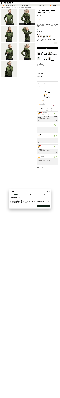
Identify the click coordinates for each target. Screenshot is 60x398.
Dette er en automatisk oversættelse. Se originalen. (45, 118)
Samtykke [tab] (16, 194)
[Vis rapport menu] (56, 120)
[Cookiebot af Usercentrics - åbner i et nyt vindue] (46, 191)
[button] (30, 1)
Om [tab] (44, 194)
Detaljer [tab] (30, 194)
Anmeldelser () (39, 20)
